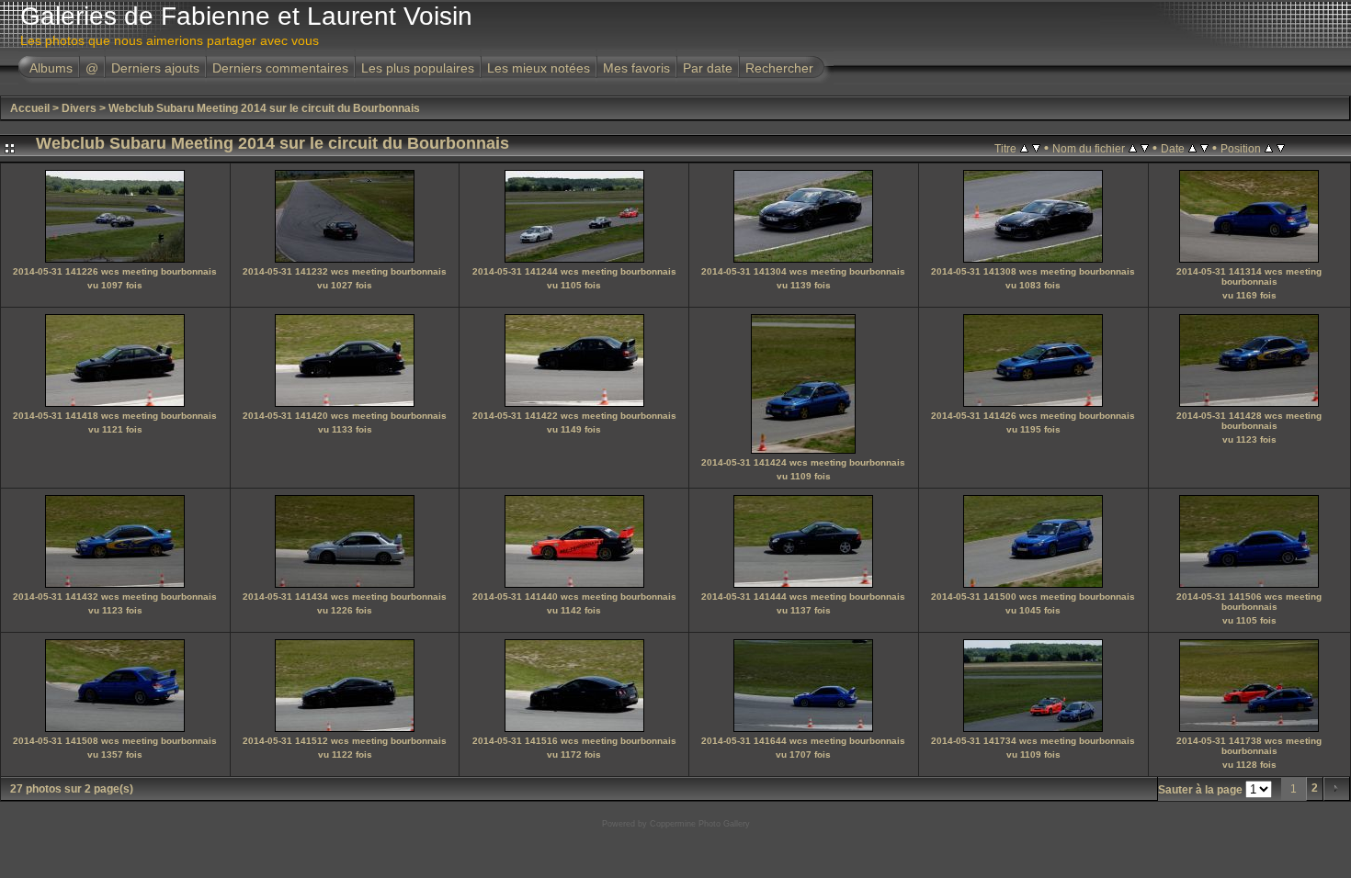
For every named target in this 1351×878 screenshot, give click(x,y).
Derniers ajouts (155, 68)
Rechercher (779, 68)
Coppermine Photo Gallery (700, 823)
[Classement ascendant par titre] (1024, 148)
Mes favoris (636, 68)
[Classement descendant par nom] (1145, 148)
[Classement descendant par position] (1281, 148)
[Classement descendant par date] (1204, 148)
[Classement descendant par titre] (1036, 148)
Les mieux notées (538, 68)
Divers (79, 108)
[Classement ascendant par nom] (1133, 148)
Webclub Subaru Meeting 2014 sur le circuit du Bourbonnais (264, 108)
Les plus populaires (417, 68)
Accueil (30, 108)
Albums (51, 68)
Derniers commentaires (280, 68)
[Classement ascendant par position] (1269, 148)
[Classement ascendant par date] (1192, 148)
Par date (707, 68)
